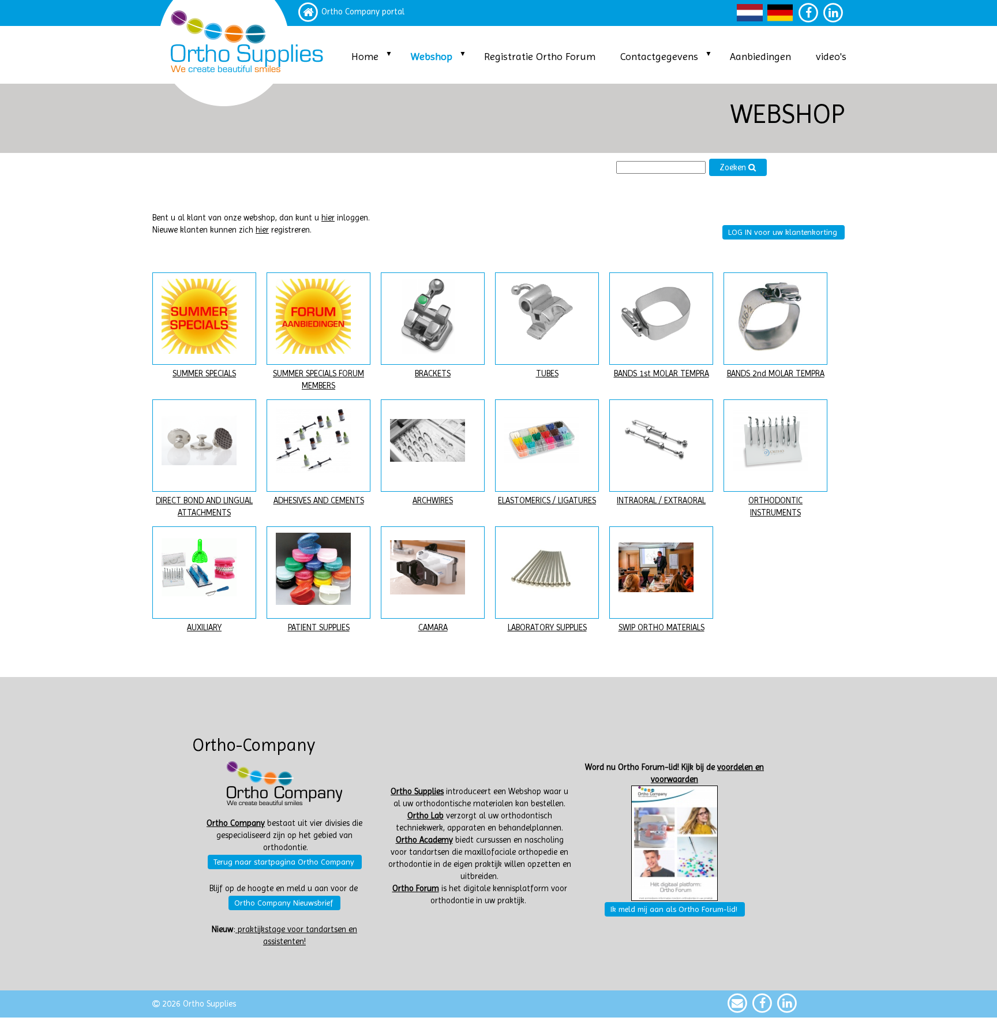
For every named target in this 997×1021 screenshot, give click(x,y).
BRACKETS (433, 374)
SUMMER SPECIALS (204, 374)
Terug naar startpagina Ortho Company (283, 861)
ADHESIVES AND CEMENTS (318, 501)
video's (831, 56)
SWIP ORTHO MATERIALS (661, 628)
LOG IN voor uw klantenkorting (782, 232)
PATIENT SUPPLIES (319, 628)
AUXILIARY (204, 628)
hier (328, 218)
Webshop (431, 56)
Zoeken (733, 168)
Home (364, 56)
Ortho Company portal (362, 12)
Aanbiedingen (760, 56)
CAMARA (433, 628)
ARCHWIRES (433, 501)
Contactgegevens (659, 56)
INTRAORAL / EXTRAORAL (661, 501)
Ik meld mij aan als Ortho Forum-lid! (673, 909)
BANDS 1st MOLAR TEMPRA (661, 374)
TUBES (547, 374)
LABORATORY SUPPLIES (547, 628)
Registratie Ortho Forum (539, 56)
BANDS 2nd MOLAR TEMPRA (775, 374)
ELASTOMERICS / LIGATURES (547, 501)
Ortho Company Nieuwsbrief (283, 902)
